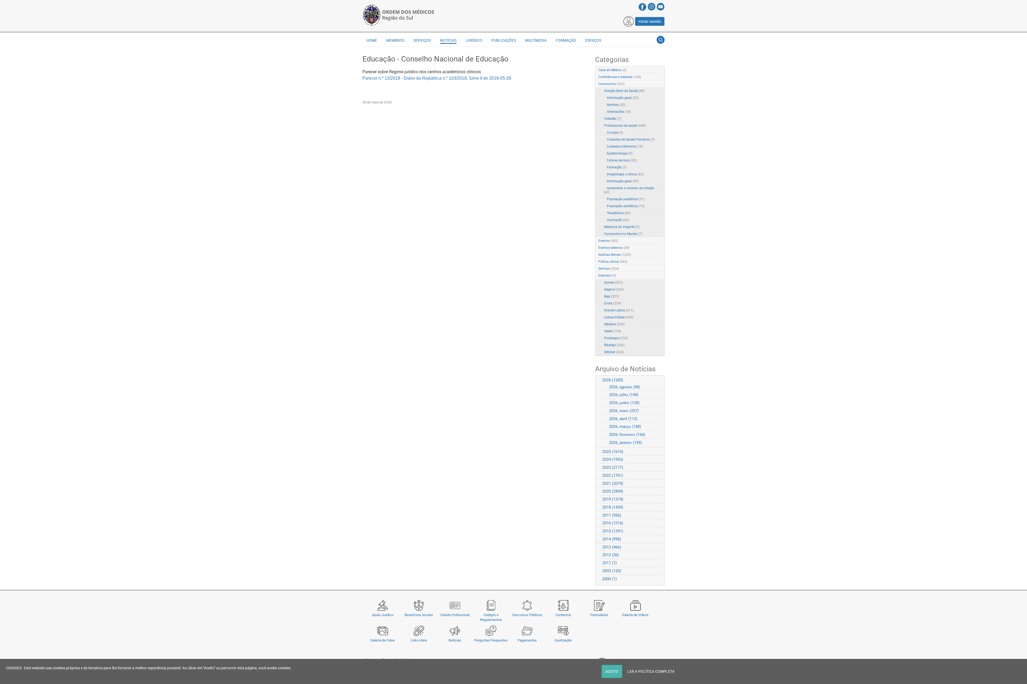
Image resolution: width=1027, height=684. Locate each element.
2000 (609, 579)
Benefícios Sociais (419, 615)
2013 (611, 547)
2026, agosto (624, 387)
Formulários (599, 615)
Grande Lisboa (619, 310)
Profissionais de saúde (625, 125)
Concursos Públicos (527, 615)
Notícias (455, 640)
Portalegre (616, 338)
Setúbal (614, 352)
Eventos (608, 241)
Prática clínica (612, 262)
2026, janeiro (625, 442)
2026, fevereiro (627, 434)
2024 (612, 459)
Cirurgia (615, 132)
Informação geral (622, 98)
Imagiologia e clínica (625, 174)
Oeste (612, 331)
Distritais (607, 275)
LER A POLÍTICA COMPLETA (651, 671)
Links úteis (419, 640)
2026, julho (623, 394)
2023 (612, 467)
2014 (611, 539)
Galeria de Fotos (382, 640)
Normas (616, 105)
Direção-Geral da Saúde (624, 91)
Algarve (614, 289)
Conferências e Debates (619, 77)
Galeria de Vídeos (635, 615)
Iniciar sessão (649, 21)
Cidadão (612, 119)
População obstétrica (626, 206)
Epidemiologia (620, 153)
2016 (612, 523)
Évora (612, 303)
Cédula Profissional (454, 615)
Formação (617, 167)
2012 (610, 554)
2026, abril (623, 418)
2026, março (625, 426)
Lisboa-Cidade (618, 317)
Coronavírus (611, 84)
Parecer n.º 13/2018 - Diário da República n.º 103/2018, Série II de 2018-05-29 (436, 78)
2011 (609, 563)
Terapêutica (618, 213)
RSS (660, 70)
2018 (612, 507)
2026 (612, 380)
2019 (612, 499)
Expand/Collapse (655, 84)
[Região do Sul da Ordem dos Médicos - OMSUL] (398, 14)
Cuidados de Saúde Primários (631, 139)
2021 (612, 483)
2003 (611, 571)
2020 (612, 491)
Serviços (608, 268)
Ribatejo (614, 345)
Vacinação (618, 220)
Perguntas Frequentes (491, 640)
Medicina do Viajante (621, 227)
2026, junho (624, 402)
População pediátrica (626, 199)
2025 (612, 451)
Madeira (614, 324)
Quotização (563, 640)
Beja (611, 296)
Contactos (563, 615)
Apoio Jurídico (382, 615)
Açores (613, 282)
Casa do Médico (612, 70)
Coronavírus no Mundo (623, 234)
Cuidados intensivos (625, 146)
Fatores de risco (622, 160)
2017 (611, 515)
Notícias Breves (614, 255)
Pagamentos (527, 640)
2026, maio (624, 410)
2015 (612, 531)
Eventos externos (614, 248)
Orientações (619, 112)
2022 (612, 475)
